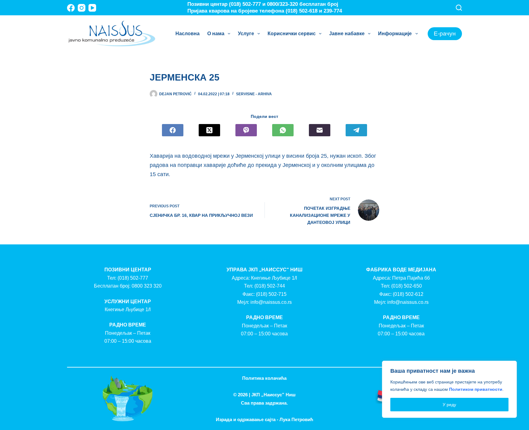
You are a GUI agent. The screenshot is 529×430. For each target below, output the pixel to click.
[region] (449, 389)
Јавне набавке (347, 33)
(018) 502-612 (408, 294)
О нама (215, 33)
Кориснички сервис (292, 33)
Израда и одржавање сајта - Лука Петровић (264, 419)
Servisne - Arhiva (254, 94)
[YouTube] (92, 8)
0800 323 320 (147, 286)
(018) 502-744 (269, 286)
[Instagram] (81, 8)
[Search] (459, 8)
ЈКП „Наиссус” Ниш (273, 394)
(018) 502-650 (406, 286)
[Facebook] (71, 8)
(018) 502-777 (133, 278)
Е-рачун (445, 33)
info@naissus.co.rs (271, 302)
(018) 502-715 (271, 294)
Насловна (187, 33)
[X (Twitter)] (209, 130)
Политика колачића (264, 378)
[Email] (319, 130)
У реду (449, 404)
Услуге (246, 33)
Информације (395, 33)
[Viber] (246, 130)
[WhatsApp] (283, 130)
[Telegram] (356, 130)
